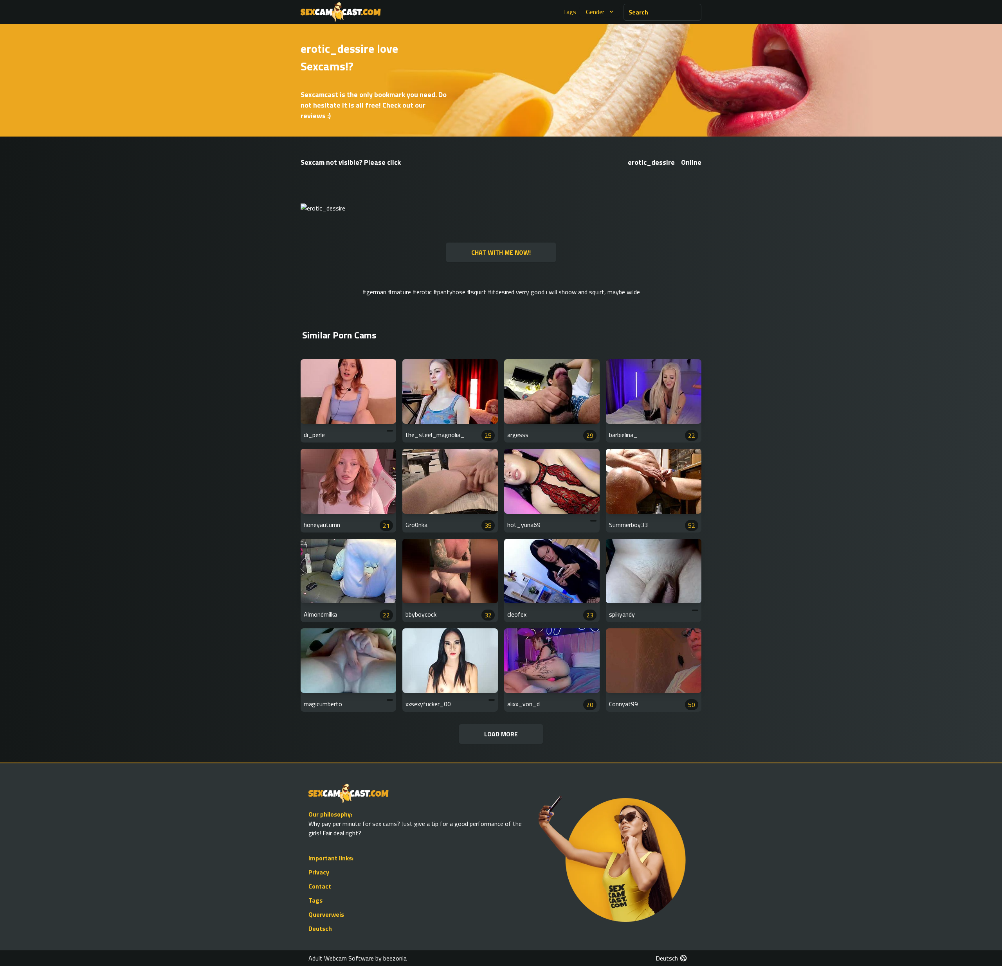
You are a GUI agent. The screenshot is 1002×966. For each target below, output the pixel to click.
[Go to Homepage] (341, 12)
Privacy (318, 872)
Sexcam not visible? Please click (351, 162)
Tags (569, 11)
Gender (595, 11)
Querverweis (326, 914)
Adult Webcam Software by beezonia (357, 958)
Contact (319, 886)
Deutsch (320, 928)
